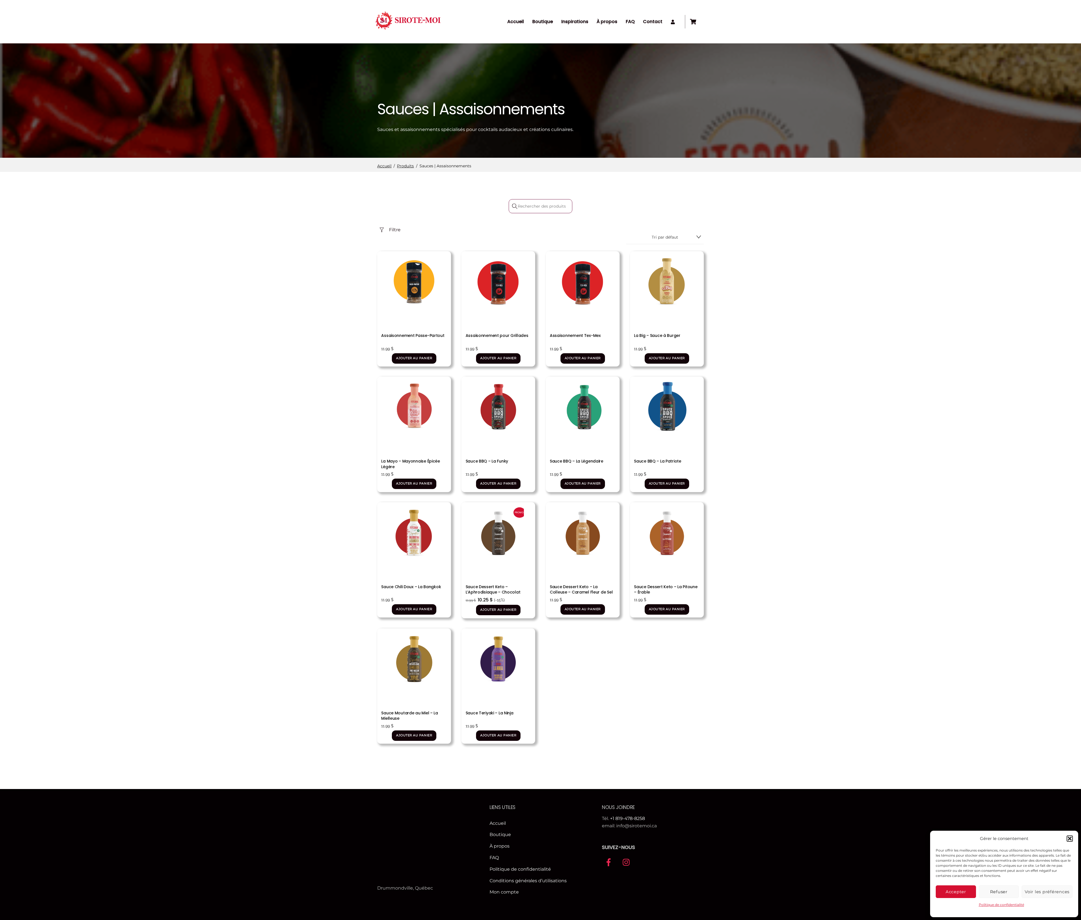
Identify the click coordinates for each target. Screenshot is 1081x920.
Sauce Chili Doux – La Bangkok (411, 587)
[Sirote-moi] (408, 31)
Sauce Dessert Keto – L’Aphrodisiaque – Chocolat (493, 589)
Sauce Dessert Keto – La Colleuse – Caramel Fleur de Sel (581, 589)
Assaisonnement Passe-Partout (412, 335)
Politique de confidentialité (1001, 905)
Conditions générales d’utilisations (528, 880)
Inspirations (574, 21)
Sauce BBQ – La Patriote (657, 461)
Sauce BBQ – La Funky (487, 461)
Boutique (542, 21)
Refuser (999, 891)
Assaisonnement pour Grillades (497, 335)
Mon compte (504, 892)
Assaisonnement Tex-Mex (575, 335)
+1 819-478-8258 (627, 818)
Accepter (956, 891)
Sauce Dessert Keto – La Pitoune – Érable (665, 589)
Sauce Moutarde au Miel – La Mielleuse (409, 715)
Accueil (515, 21)
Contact (652, 21)
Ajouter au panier (414, 358)
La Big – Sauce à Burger (657, 335)
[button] (1070, 838)
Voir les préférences (1047, 891)
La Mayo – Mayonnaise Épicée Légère (410, 464)
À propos (607, 21)
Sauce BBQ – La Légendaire (576, 461)
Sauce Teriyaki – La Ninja (489, 713)
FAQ (630, 21)
